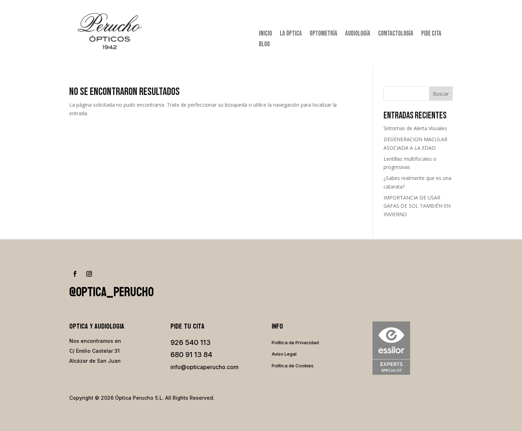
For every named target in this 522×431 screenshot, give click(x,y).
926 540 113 (190, 342)
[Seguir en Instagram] (89, 274)
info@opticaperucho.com (204, 367)
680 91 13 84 (191, 354)
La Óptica (291, 34)
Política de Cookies (293, 365)
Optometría (323, 34)
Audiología (357, 34)
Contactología (395, 34)
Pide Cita (431, 34)
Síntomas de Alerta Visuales (415, 128)
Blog (264, 45)
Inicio (265, 34)
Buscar (441, 93)
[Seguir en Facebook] (75, 274)
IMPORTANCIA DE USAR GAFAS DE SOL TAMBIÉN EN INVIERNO (417, 206)
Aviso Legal (284, 354)
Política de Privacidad (295, 342)
